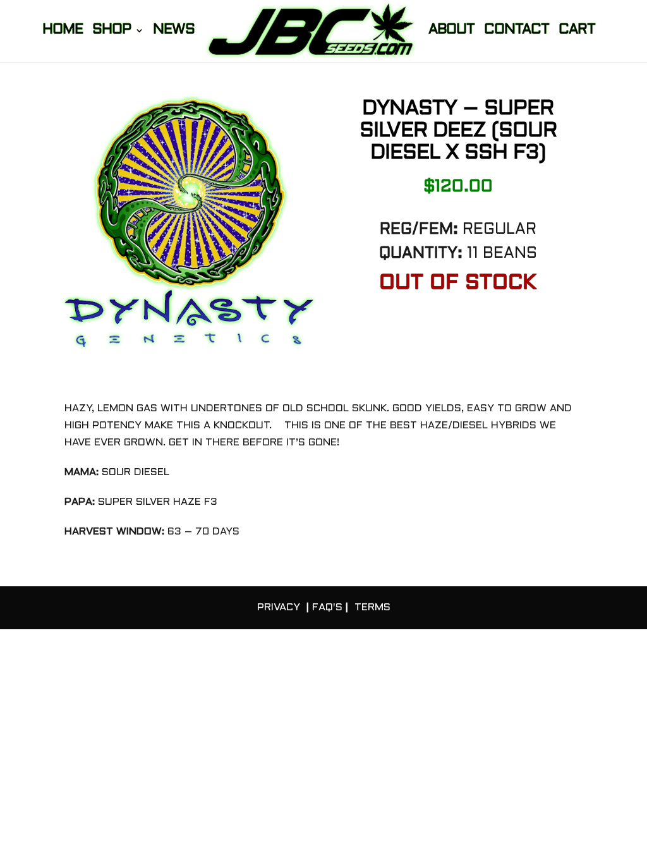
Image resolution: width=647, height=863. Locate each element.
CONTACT (516, 31)
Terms (372, 607)
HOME (62, 31)
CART (577, 31)
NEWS (174, 31)
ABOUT (451, 31)
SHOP (111, 31)
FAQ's (327, 607)
